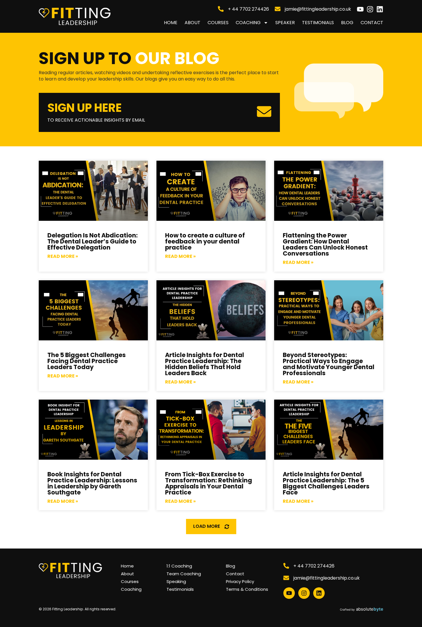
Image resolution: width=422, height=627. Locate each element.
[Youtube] (360, 9)
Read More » (62, 256)
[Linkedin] (379, 9)
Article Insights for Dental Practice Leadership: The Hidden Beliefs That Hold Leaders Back (204, 364)
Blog (347, 22)
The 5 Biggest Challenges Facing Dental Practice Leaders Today (86, 361)
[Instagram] (370, 9)
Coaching (248, 22)
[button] (211, 526)
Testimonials (318, 22)
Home (170, 22)
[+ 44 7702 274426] (221, 9)
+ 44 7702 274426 (248, 9)
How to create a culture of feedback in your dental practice (205, 241)
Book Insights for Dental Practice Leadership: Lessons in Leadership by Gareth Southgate (92, 483)
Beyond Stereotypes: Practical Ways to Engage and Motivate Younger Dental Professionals (328, 364)
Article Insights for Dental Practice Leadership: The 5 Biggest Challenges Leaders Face (326, 483)
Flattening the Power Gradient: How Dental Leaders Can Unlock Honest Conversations (325, 244)
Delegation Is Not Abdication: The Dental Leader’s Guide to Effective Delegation (92, 241)
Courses (218, 22)
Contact (372, 22)
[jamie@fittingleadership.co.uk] (277, 9)
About (192, 22)
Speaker (285, 22)
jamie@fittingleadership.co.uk (318, 9)
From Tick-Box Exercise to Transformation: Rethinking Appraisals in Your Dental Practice (208, 483)
